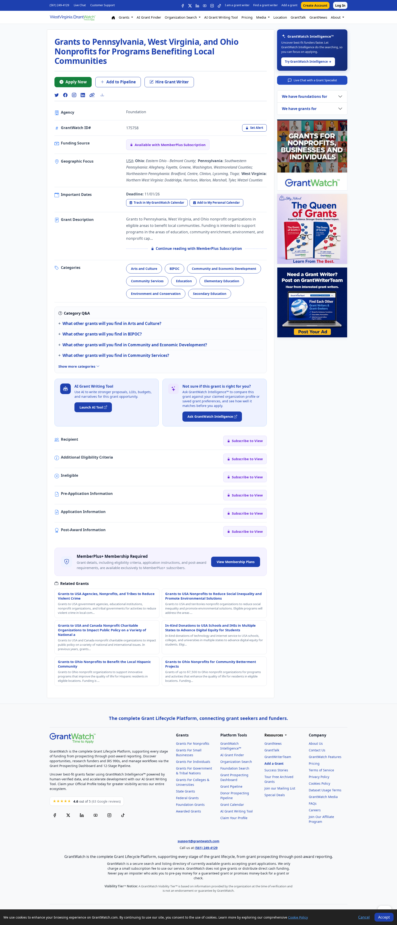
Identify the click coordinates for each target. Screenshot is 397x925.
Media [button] (261, 17)
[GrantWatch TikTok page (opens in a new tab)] (123, 814)
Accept (384, 917)
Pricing (246, 17)
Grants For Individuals (193, 761)
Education (184, 281)
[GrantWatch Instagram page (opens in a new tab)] (109, 814)
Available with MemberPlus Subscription (170, 144)
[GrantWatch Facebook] (182, 5)
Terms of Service (321, 770)
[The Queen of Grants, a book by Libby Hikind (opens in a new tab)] (312, 229)
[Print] (104, 95)
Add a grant (289, 5)
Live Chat (80, 5)
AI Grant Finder (149, 17)
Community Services (147, 281)
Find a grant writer (265, 5)
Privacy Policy (319, 777)
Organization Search (236, 761)
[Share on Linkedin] (83, 95)
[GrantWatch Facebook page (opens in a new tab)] (55, 814)
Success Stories (276, 770)
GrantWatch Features (325, 757)
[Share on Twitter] (56, 95)
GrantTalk (298, 17)
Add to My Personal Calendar (218, 202)
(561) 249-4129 (59, 5)
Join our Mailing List (279, 788)
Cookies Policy (319, 783)
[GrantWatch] (73, 17)
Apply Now (76, 82)
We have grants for (299, 108)
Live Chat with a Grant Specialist (315, 80)
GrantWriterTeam (277, 757)
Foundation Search (234, 768)
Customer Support (102, 5)
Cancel (364, 917)
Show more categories (77, 366)
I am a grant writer (237, 5)
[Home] (113, 17)
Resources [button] (274, 735)
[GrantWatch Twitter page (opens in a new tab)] (68, 814)
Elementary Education (221, 281)
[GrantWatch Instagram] (212, 5)
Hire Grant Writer (172, 82)
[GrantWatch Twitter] (190, 5)
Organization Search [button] (181, 17)
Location (280, 17)
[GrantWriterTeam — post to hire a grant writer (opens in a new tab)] (312, 302)
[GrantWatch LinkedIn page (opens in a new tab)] (82, 814)
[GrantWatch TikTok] (219, 5)
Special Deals (274, 795)
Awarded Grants (188, 811)
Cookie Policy (298, 917)
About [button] (336, 17)
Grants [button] (124, 17)
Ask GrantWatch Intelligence (210, 416)
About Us (316, 743)
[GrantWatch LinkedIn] (197, 5)
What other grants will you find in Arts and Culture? (111, 323)
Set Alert (256, 128)
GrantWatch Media (323, 797)
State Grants (185, 791)
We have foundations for (304, 96)
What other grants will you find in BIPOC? (102, 334)
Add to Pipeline (121, 82)
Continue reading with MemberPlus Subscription (199, 248)
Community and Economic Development (224, 268)
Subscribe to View (247, 440)
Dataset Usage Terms (325, 790)
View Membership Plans (236, 562)
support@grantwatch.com (198, 841)
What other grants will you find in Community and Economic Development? (134, 344)
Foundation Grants (190, 804)
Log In (340, 5)
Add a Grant (274, 763)
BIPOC (174, 268)
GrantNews (318, 17)
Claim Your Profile (233, 818)
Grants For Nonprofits (192, 743)
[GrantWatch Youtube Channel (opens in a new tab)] (96, 814)
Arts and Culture (144, 268)
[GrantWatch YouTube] (205, 5)
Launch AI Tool (91, 407)
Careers (315, 810)
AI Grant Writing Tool (221, 17)
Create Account (315, 5)
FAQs (313, 803)
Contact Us (317, 750)
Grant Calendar (232, 804)
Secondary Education (209, 293)
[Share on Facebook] (65, 95)
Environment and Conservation (156, 293)
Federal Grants (187, 798)
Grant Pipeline (231, 786)
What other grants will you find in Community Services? (115, 355)
